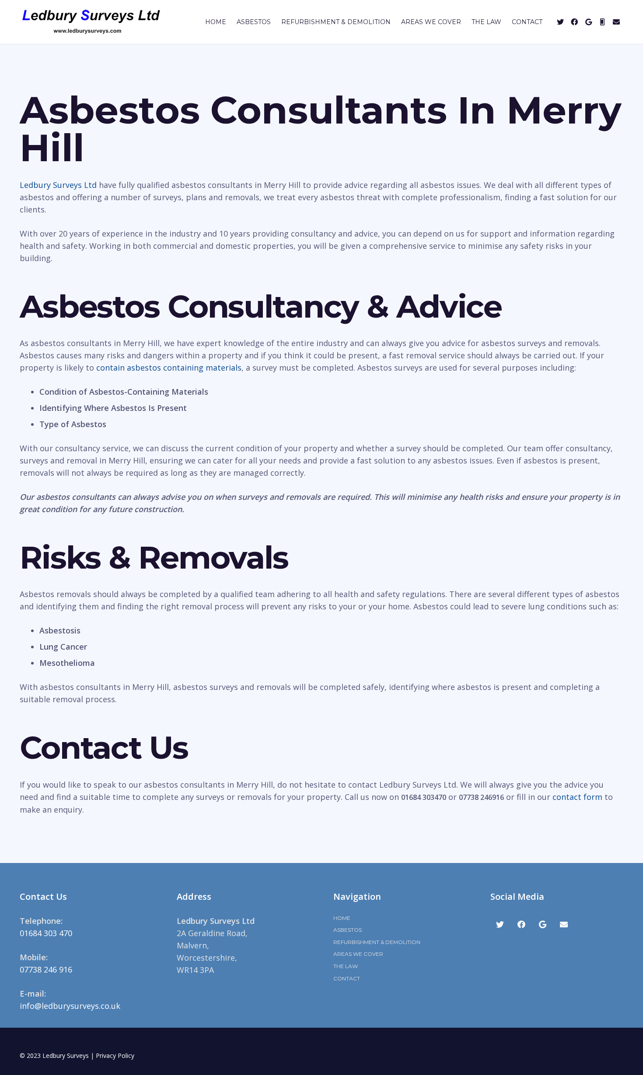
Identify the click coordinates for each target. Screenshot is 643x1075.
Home (341, 918)
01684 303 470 (46, 933)
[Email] (616, 22)
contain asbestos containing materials (168, 367)
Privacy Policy (115, 1055)
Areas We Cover (358, 954)
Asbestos (347, 929)
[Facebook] (574, 22)
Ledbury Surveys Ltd (58, 185)
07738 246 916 (46, 969)
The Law (345, 966)
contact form (577, 797)
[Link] (91, 22)
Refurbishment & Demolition (376, 942)
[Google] (588, 22)
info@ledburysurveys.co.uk (70, 1006)
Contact (346, 978)
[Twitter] (560, 22)
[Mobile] (602, 22)
